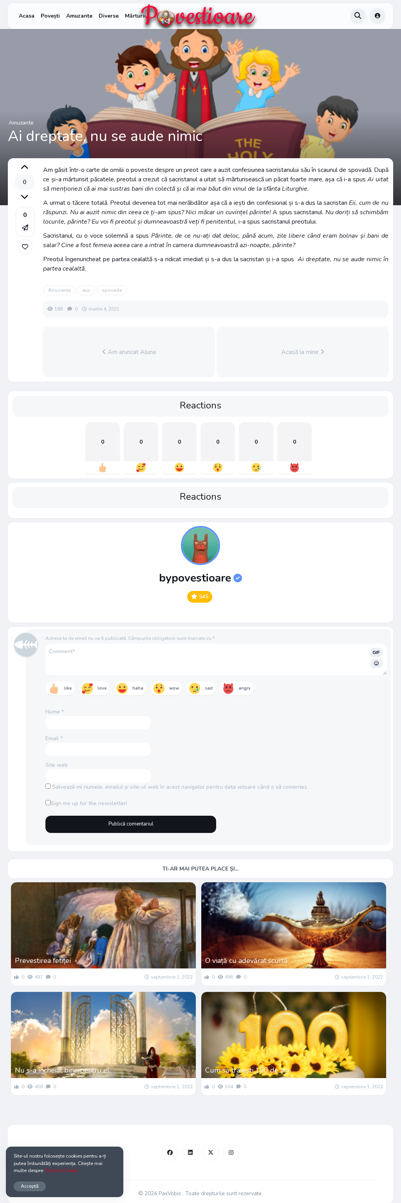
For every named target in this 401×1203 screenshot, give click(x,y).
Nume (54, 711)
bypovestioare (195, 578)
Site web (56, 765)
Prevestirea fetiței (43, 960)
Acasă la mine (300, 352)
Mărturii (135, 16)
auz (86, 290)
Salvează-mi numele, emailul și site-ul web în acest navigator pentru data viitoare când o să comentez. (180, 787)
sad (209, 688)
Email (54, 738)
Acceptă (30, 1186)
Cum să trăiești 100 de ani (247, 1070)
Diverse (109, 16)
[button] (25, 222)
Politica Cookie (61, 1170)
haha (137, 688)
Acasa (26, 16)
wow (174, 688)
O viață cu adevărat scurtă (246, 960)
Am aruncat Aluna (131, 352)
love (102, 688)
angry (244, 688)
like (68, 688)
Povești (50, 16)
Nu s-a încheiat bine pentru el (62, 1070)
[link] (25, 247)
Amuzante (79, 16)
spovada (112, 290)
